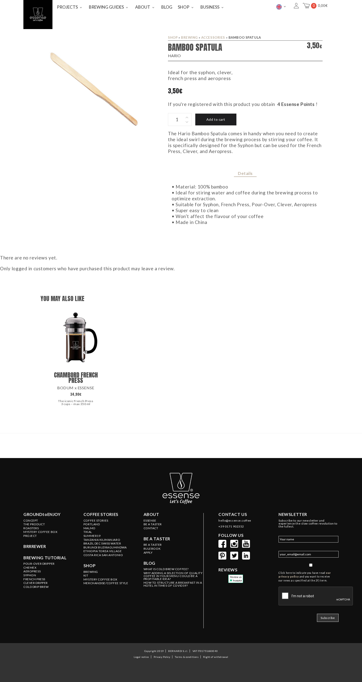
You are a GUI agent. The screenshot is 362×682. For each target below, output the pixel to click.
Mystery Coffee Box (40, 531)
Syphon (29, 575)
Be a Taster (153, 544)
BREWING (189, 37)
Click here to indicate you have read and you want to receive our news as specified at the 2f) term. (305, 576)
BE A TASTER (153, 524)
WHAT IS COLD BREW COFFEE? (166, 569)
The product (34, 524)
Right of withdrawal (215, 656)
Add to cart (215, 119)
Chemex (29, 567)
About (151, 514)
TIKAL (87, 531)
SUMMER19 (92, 535)
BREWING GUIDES (106, 7)
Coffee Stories (95, 520)
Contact (151, 528)
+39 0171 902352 (231, 526)
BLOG (166, 7)
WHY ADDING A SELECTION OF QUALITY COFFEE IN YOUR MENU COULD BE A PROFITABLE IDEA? (173, 576)
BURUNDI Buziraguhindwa (105, 547)
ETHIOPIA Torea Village (102, 551)
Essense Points (297, 104)
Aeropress (32, 571)
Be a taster (157, 538)
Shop (173, 37)
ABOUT (142, 7)
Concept (30, 520)
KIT (85, 575)
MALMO (89, 528)
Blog (149, 563)
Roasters (31, 528)
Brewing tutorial (44, 557)
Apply (148, 552)
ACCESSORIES (213, 37)
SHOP (183, 7)
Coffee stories (100, 514)
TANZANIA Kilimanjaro (101, 539)
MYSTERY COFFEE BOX (100, 579)
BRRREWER (34, 546)
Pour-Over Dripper (39, 563)
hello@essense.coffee (234, 520)
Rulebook (152, 548)
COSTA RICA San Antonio (103, 555)
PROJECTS (67, 7)
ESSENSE (150, 520)
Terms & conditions (186, 656)
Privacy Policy (162, 656)
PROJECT (30, 535)
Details (245, 173)
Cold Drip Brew (36, 586)
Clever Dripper (35, 582)
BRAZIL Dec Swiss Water (102, 543)
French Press (34, 579)
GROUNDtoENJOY (42, 514)
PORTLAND (91, 524)
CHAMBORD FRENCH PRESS (76, 377)
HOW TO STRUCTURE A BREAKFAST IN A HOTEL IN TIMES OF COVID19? (173, 584)
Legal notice (141, 656)
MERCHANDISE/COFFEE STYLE (105, 583)
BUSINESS (209, 7)
